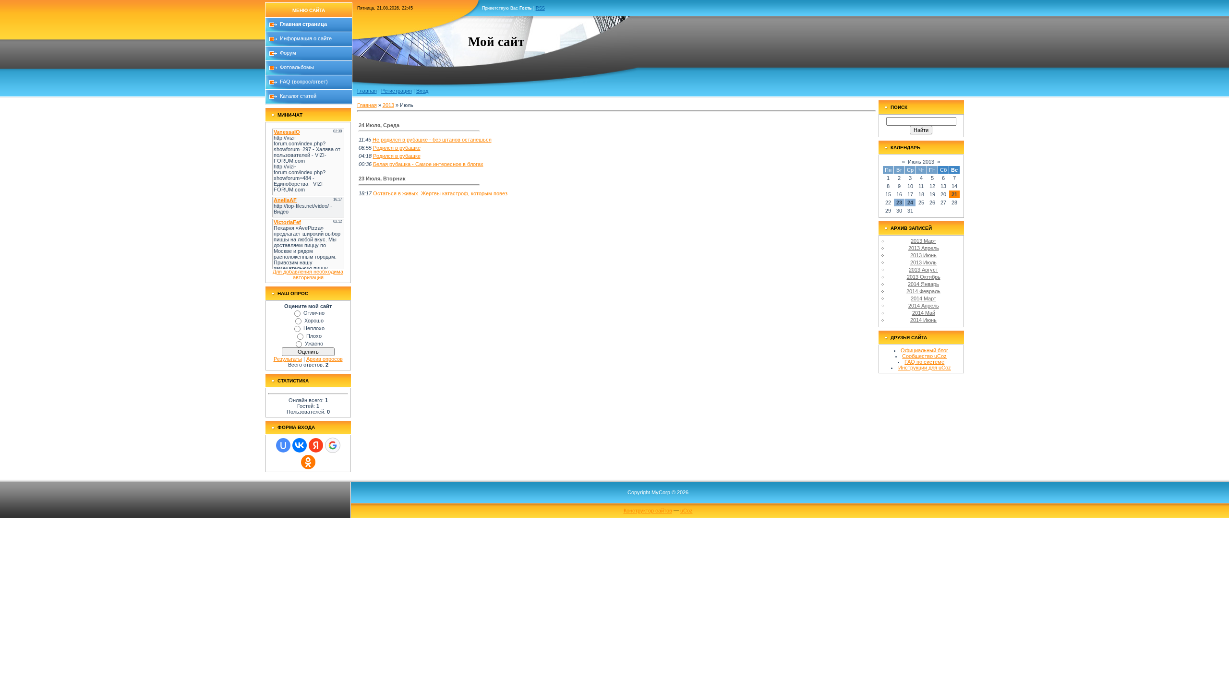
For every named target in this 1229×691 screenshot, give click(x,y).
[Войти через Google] (332, 445)
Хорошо (314, 320)
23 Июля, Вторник (382, 178)
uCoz (686, 510)
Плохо (314, 336)
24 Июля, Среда (379, 125)
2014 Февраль (923, 291)
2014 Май (923, 313)
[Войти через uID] (283, 445)
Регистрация (396, 91)
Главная (367, 91)
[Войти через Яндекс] (316, 445)
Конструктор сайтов (648, 510)
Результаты (288, 359)
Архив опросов (324, 359)
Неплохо (314, 328)
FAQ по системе (924, 362)
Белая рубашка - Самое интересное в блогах (428, 164)
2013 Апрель (923, 248)
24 (910, 202)
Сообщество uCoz (924, 356)
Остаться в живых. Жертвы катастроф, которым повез (440, 193)
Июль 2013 (921, 162)
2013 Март (923, 241)
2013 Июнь (923, 255)
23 (899, 202)
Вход (422, 91)
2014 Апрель (923, 306)
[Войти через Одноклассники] (308, 462)
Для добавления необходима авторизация (308, 274)
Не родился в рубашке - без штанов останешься (432, 140)
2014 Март (923, 298)
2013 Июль (923, 262)
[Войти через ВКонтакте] (299, 445)
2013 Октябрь (923, 277)
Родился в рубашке (397, 148)
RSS (540, 8)
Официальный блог (924, 350)
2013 (388, 105)
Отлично (314, 313)
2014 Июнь (923, 320)
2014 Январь (923, 284)
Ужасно (314, 343)
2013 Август (923, 270)
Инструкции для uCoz (924, 367)
